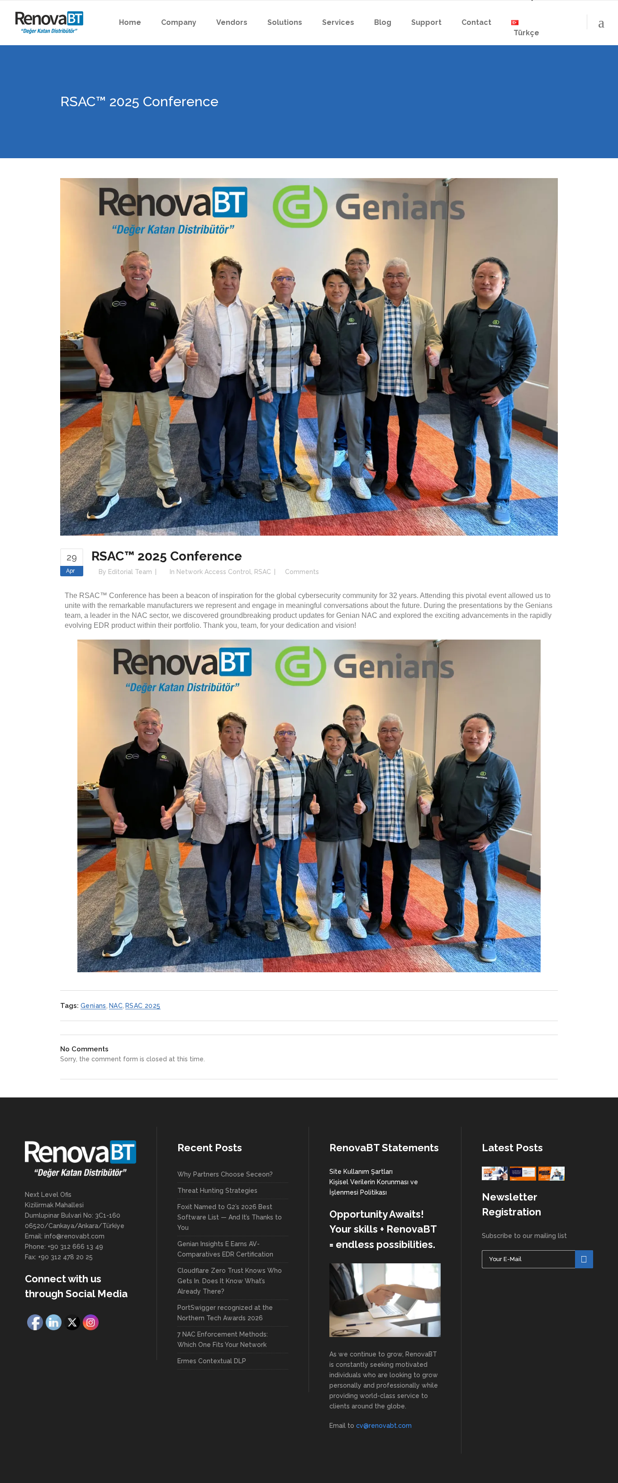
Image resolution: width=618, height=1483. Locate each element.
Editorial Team (130, 571)
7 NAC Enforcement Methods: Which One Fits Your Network (222, 1339)
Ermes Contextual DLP (211, 1361)
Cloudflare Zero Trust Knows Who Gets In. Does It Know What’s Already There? (229, 1281)
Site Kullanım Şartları (361, 1171)
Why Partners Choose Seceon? (225, 1174)
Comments (302, 571)
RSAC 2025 (143, 1005)
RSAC (262, 571)
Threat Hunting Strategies (217, 1190)
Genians (93, 1005)
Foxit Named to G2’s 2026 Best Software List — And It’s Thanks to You (229, 1217)
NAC (116, 1005)
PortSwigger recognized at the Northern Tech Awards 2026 (225, 1313)
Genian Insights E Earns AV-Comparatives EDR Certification (225, 1249)
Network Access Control (213, 571)
